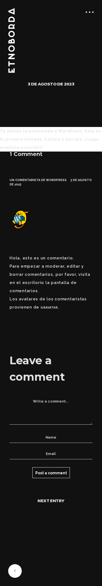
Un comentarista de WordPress (38, 180)
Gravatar (49, 307)
